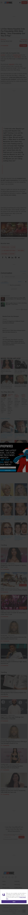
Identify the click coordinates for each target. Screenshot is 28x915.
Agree (14, 901)
